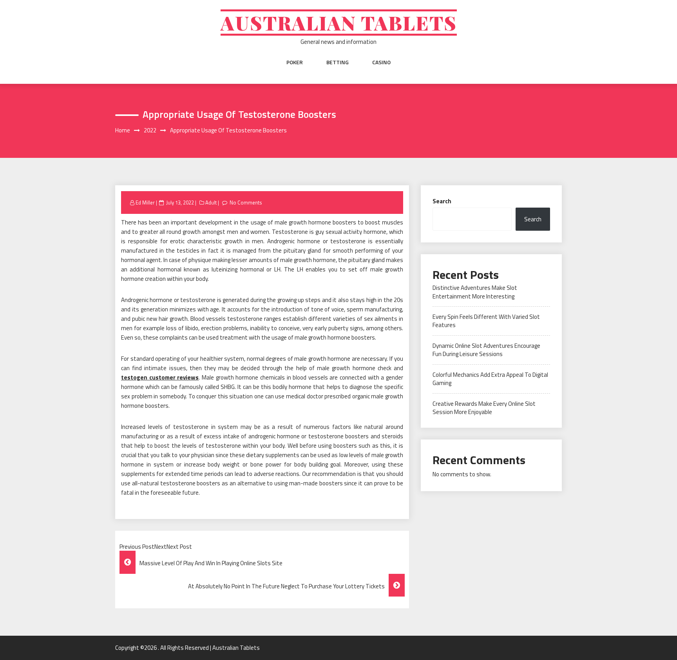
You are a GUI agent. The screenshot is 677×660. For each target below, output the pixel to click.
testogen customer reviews (160, 377)
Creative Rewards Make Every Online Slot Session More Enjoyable (484, 407)
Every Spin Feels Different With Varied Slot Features (486, 320)
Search (442, 201)
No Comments (246, 202)
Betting (337, 62)
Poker (294, 62)
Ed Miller (145, 202)
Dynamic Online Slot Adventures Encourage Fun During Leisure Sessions (486, 349)
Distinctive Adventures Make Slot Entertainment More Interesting (475, 291)
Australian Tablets (339, 22)
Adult (211, 202)
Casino (381, 62)
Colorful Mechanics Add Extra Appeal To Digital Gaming (490, 378)
